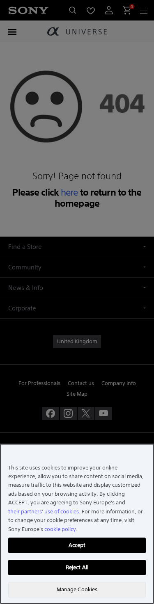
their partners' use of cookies (43, 511)
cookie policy (60, 529)
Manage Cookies (77, 589)
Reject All (77, 567)
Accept (77, 545)
